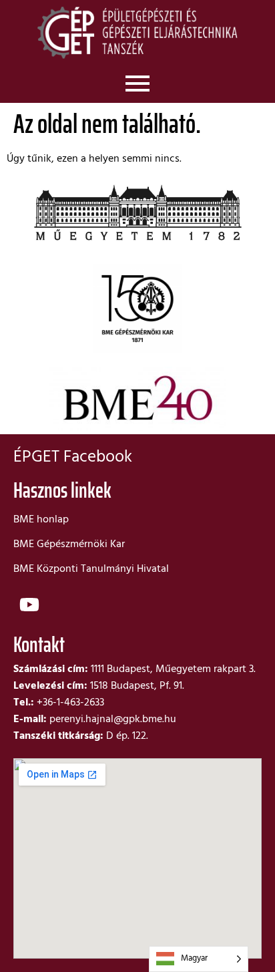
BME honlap (41, 519)
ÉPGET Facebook (72, 457)
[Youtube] (29, 605)
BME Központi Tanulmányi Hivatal (91, 569)
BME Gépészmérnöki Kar (69, 544)
